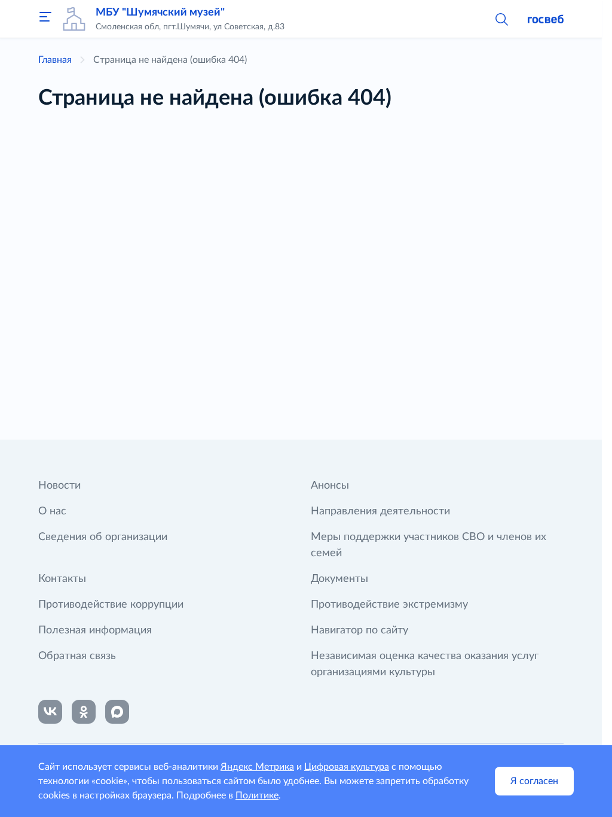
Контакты (62, 579)
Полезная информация (95, 630)
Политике (257, 795)
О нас (52, 511)
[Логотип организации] (74, 19)
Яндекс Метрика (257, 767)
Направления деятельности (380, 511)
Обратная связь (77, 656)
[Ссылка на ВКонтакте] (50, 712)
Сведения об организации (102, 537)
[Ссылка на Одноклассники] (84, 712)
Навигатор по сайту (359, 630)
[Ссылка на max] (117, 712)
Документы (339, 579)
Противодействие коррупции (110, 604)
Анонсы (330, 485)
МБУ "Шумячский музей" (160, 12)
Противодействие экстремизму (389, 604)
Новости (59, 485)
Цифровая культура (346, 767)
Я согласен (534, 781)
